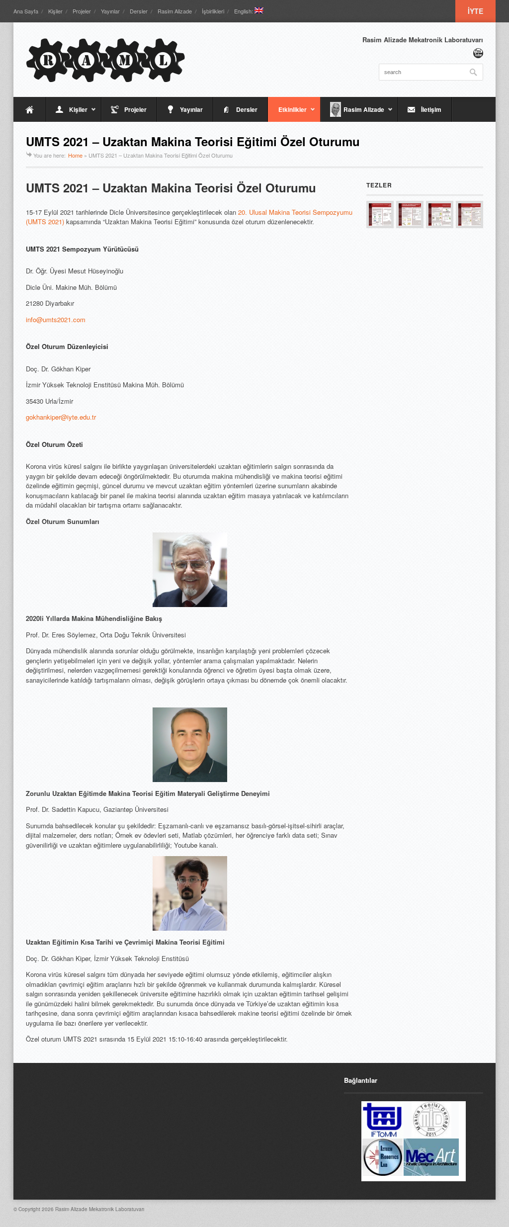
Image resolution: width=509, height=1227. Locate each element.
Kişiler (55, 11)
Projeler (82, 11)
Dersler (139, 11)
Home (75, 155)
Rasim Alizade (175, 11)
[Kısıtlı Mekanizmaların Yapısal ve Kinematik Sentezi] (410, 214)
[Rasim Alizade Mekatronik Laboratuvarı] (105, 60)
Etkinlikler (287, 113)
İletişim (431, 109)
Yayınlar (110, 11)
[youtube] (478, 53)
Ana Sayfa (25, 11)
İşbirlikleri (213, 11)
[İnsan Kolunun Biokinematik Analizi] (439, 214)
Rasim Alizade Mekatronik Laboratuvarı (99, 1209)
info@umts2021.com (55, 319)
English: (244, 11)
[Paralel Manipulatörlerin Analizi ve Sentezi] (380, 214)
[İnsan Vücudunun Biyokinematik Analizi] (469, 214)
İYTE (475, 11)
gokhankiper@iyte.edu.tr (61, 417)
